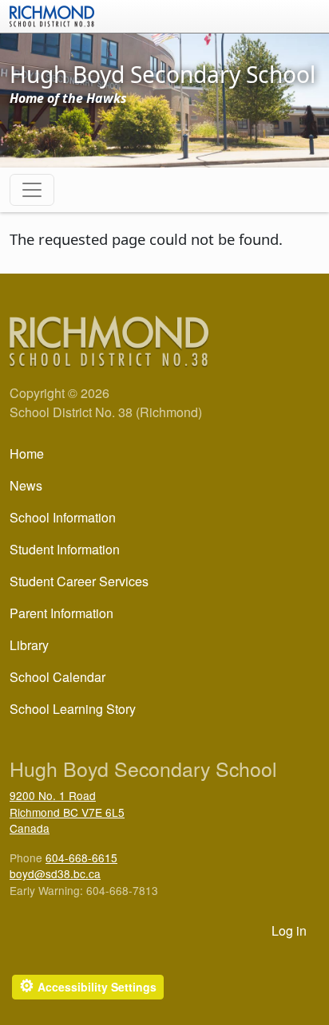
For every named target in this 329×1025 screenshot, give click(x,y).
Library (29, 645)
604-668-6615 (81, 857)
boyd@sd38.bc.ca (55, 873)
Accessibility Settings (88, 985)
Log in (289, 930)
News (26, 485)
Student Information (65, 549)
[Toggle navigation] (32, 190)
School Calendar (57, 677)
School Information (63, 517)
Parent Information (61, 613)
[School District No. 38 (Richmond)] (52, 14)
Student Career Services (79, 581)
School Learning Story (73, 709)
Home (27, 453)
